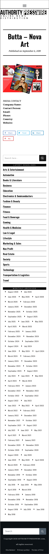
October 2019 (31, 474)
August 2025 (32, 316)
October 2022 (13, 395)
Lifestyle (7, 238)
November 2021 (14, 420)
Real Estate (8, 254)
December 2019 (30, 469)
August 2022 (13, 400)
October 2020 (13, 450)
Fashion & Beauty (11, 201)
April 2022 (39, 405)
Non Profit (8, 248)
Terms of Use (38, 550)
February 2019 (13, 494)
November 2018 (32, 499)
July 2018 (27, 509)
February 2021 (13, 440)
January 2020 (13, 469)
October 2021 (31, 420)
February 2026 (29, 301)
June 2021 (25, 430)
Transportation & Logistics (16, 275)
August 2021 (32, 425)
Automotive (8, 175)
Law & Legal (9, 233)
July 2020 (28, 455)
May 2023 (39, 375)
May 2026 (26, 296)
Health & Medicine (12, 227)
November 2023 (14, 366)
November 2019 (14, 474)
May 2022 (26, 405)
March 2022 (13, 410)
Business (7, 185)
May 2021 (38, 430)
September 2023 (14, 371)
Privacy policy (23, 550)
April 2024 (40, 351)
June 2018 (40, 509)
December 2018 (14, 499)
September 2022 (31, 395)
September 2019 (14, 479)
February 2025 (14, 331)
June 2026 (12, 296)
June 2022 (12, 405)
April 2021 (12, 435)
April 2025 (12, 326)
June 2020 (12, 460)
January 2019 (30, 494)
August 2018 (13, 509)
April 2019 (12, 489)
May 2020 (26, 460)
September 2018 (31, 504)
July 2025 (12, 321)
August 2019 (32, 479)
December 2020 (14, 445)
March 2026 (13, 301)
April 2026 (39, 296)
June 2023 (25, 375)
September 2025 (14, 316)
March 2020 (13, 464)
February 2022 (29, 410)
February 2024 (29, 356)
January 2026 (13, 306)
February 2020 (29, 464)
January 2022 (13, 415)
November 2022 (32, 390)
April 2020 (39, 460)
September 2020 (31, 450)
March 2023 (27, 380)
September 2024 (32, 341)
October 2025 (31, 311)
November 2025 (14, 311)
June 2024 (12, 351)
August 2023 (32, 371)
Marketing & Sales (12, 243)
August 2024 (13, 346)
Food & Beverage (11, 217)
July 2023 (12, 375)
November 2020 (32, 445)
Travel (6, 280)
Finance (7, 206)
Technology (8, 270)
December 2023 (30, 361)
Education (8, 190)
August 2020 (13, 455)
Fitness (6, 212)
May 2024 (26, 351)
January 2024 (13, 361)
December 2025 (30, 306)
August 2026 (13, 291)
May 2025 (39, 321)
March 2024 (13, 356)
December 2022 (14, 390)
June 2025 (25, 321)
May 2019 (38, 484)
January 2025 (30, 331)
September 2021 (14, 425)
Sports (6, 264)
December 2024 (14, 336)
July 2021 (11, 430)
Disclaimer (10, 550)
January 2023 (30, 385)
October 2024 (13, 341)
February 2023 (14, 385)
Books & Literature (12, 180)
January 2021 (30, 440)
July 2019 (11, 484)
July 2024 (28, 346)
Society (6, 259)
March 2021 (26, 435)
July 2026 (28, 291)
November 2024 (32, 336)
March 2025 (27, 326)
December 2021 (30, 415)
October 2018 (13, 504)
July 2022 (28, 400)
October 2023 (31, 366)
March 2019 (26, 489)
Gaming (6, 222)
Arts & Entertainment (13, 169)
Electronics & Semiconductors (18, 196)
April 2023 (12, 380)
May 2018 (11, 514)
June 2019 (25, 484)
